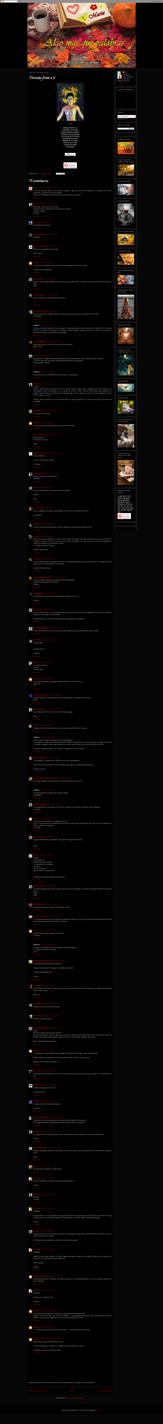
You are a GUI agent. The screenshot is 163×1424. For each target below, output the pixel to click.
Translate (131, 119)
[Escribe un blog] (59, 174)
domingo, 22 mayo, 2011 (50, 1004)
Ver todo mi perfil (123, 84)
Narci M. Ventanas (39, 1148)
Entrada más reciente (38, 1390)
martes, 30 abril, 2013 (46, 1327)
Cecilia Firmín (38, 295)
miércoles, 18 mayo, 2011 (45, 188)
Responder (37, 198)
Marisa (35, 725)
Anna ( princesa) (39, 435)
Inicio (72, 1390)
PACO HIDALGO (38, 904)
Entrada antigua (104, 1390)
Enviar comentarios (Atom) (75, 1398)
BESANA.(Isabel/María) (41, 961)
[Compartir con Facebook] (62, 174)
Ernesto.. (36, 1339)
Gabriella (36, 536)
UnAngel (36, 384)
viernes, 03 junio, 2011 (54, 1276)
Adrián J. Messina (39, 246)
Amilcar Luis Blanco (40, 1276)
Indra (35, 662)
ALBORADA (37, 640)
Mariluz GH (37, 508)
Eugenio (35, 1311)
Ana (34, 1166)
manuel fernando (39, 916)
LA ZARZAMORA (39, 342)
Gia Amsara (37, 986)
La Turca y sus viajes (40, 1028)
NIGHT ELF (36, 524)
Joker (35, 818)
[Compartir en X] (60, 174)
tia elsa (35, 1071)
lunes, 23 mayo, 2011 (53, 1148)
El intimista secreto (40, 695)
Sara (35, 610)
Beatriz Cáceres (38, 758)
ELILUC (35, 931)
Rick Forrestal (38, 234)
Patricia (36, 204)
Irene (35, 356)
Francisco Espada (39, 311)
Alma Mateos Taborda (41, 1117)
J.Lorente (36, 559)
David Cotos (37, 1016)
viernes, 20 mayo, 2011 (55, 695)
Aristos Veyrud (38, 473)
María (35, 1178)
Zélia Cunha (37, 279)
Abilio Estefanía (38, 709)
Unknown (36, 263)
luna (34, 488)
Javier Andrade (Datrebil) (42, 577)
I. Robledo (36, 1085)
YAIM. (35, 1050)
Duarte (35, 855)
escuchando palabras (40, 628)
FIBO (35, 188)
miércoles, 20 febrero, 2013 (48, 1311)
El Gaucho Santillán (40, 453)
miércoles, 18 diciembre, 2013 (49, 1339)
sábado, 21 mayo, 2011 (46, 855)
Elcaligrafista (37, 593)
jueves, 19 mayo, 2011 (47, 204)
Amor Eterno (37, 411)
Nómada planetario (40, 804)
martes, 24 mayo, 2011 (48, 1178)
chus (34, 222)
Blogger (98, 1410)
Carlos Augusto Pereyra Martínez (44, 778)
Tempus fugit (37, 837)
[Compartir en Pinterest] (64, 174)
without (36, 1101)
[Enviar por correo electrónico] (57, 174)
